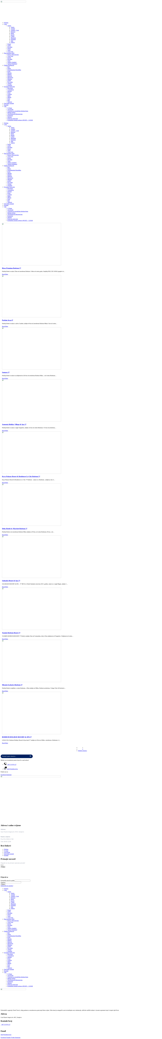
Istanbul (9, 91)
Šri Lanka (10, 82)
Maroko (9, 73)
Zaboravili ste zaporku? (7, 885)
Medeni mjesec (11, 112)
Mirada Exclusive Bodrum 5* (12, 685)
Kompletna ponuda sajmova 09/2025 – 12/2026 (20, 120)
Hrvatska (9, 47)
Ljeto (5, 24)
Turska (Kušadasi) (12, 63)
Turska (9, 25)
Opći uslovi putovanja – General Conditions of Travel (15, 874)
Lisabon (9, 94)
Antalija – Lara (15, 30)
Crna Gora (10, 51)
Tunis (8, 50)
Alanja (12, 27)
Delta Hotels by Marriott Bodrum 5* (14, 528)
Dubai (9, 68)
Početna (6, 22)
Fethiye (13, 42)
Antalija (13, 28)
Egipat (9, 44)
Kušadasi (13, 39)
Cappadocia (10, 89)
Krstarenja (10, 115)
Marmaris (13, 38)
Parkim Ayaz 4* (7, 320)
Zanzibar (9, 85)
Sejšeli (9, 80)
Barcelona (10, 88)
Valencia (9, 102)
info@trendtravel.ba (6, 1034)
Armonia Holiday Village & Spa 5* (14, 424)
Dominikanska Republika (14, 70)
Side (12, 41)
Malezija (9, 76)
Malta (8, 95)
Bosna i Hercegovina (13, 54)
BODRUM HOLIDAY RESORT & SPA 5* (17, 737)
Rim (8, 100)
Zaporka (3, 882)
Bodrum (13, 32)
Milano (9, 97)
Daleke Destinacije (9, 65)
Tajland (9, 83)
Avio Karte (10, 109)
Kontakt (6, 105)
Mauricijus (10, 77)
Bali (8, 67)
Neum (9, 48)
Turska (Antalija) (11, 62)
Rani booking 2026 (9, 53)
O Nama (9, 108)
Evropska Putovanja (9, 86)
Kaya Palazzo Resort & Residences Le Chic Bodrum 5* (21, 476)
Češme (12, 36)
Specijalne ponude (9, 103)
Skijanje (9, 117)
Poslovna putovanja (12, 118)
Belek (12, 33)
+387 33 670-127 (5, 1024)
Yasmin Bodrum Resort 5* (11, 633)
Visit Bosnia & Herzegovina (14, 114)
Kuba (8, 71)
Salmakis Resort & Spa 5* (11, 581)
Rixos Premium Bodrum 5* (11, 268)
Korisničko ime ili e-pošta (7, 880)
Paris (8, 99)
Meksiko (9, 79)
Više (5, 106)
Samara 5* (6, 372)
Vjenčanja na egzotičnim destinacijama (17, 111)
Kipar (8, 92)
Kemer (12, 35)
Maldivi (9, 74)
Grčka (9, 45)
